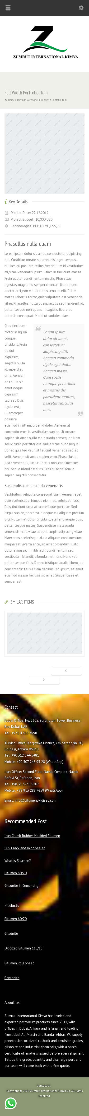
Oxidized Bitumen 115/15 (23, 948)
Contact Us (44, 1085)
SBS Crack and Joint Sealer (25, 848)
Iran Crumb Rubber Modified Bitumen (32, 835)
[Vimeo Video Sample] (44, 647)
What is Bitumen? (18, 860)
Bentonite (12, 978)
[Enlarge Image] (44, 113)
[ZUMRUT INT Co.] (44, 62)
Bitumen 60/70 (16, 873)
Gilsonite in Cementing (21, 885)
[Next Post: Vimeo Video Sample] (44, 680)
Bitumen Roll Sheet (19, 963)
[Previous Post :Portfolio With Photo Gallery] (66, 671)
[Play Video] (44, 618)
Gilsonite (11, 933)
